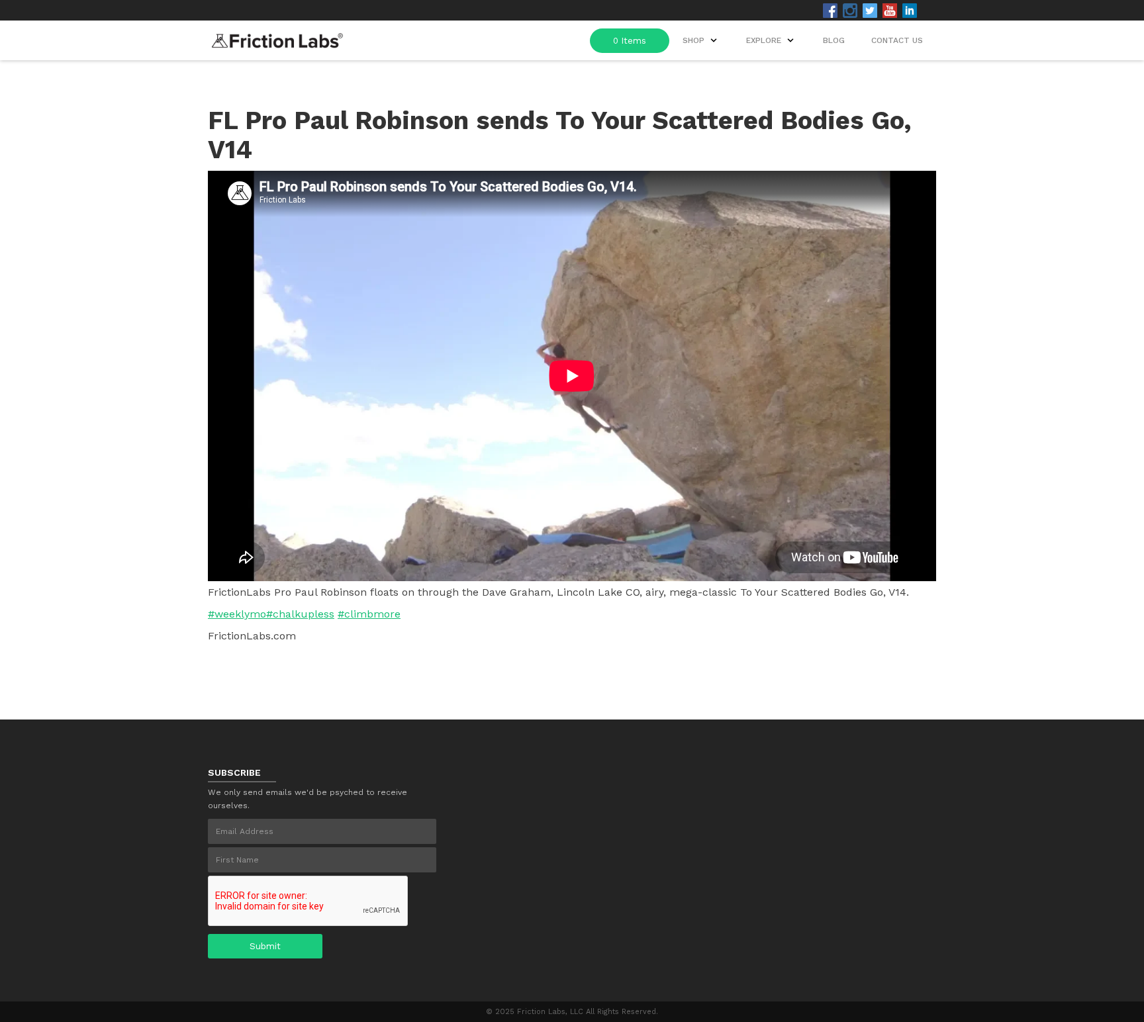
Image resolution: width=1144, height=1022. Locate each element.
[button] (771, 40)
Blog (834, 40)
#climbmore (369, 614)
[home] (277, 37)
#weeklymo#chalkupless (271, 614)
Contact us (897, 40)
